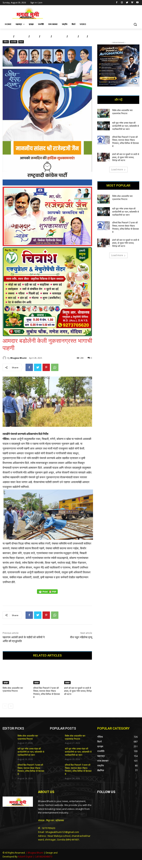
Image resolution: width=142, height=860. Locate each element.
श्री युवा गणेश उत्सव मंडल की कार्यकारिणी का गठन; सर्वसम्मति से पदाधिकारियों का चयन (125, 126)
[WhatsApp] (54, 367)
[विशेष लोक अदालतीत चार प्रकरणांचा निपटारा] (17, 674)
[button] (135, 24)
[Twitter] (127, 3)
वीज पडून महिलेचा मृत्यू (81, 637)
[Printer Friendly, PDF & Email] (47, 593)
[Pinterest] (46, 367)
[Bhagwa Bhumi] (5, 358)
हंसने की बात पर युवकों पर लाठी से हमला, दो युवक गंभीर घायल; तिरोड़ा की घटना (78, 691)
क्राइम (6, 682)
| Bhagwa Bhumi (34, 852)
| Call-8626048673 (42, 856)
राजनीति (13, 41)
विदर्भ (21, 41)
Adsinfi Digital (25, 856)
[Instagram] (122, 3)
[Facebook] (117, 3)
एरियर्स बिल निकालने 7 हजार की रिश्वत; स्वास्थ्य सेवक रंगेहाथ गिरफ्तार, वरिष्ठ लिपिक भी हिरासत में (31, 769)
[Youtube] (137, 3)
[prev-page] (5, 706)
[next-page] (11, 706)
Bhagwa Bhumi (18, 357)
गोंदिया (6, 41)
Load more (117, 169)
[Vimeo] (132, 3)
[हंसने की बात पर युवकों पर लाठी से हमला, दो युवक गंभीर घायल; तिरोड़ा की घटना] (78, 674)
